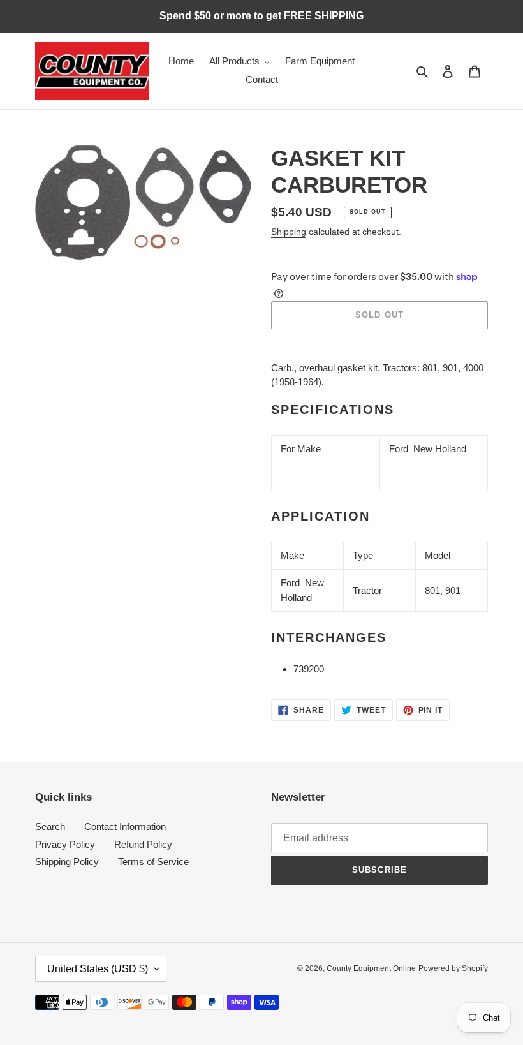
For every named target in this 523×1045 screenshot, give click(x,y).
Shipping (288, 231)
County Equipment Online (371, 968)
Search (50, 826)
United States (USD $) (97, 968)
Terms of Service (153, 861)
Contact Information (125, 826)
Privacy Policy (65, 844)
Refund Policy (143, 844)
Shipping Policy (67, 861)
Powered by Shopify (453, 968)
